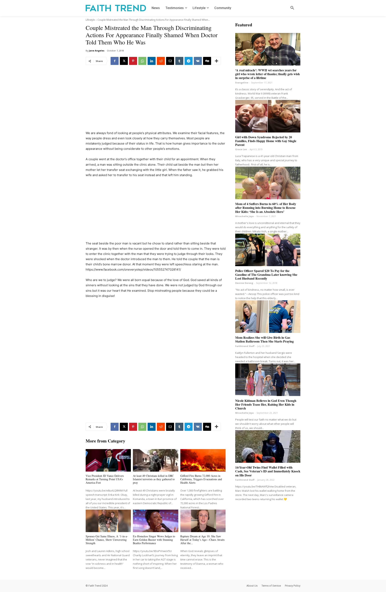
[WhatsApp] (142, 61)
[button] (292, 8)
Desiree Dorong (244, 282)
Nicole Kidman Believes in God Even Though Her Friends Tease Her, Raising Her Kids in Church (265, 404)
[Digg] (207, 61)
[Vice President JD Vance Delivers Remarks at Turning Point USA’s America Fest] (108, 460)
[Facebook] (115, 61)
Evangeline (241, 82)
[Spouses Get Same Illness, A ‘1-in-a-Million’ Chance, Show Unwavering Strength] (108, 521)
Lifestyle (90, 20)
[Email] (170, 61)
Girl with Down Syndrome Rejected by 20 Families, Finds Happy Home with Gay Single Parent (265, 141)
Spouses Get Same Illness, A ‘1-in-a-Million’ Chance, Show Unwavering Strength (107, 539)
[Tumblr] (179, 61)
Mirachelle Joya (244, 216)
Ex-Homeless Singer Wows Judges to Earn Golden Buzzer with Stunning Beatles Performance (154, 539)
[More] (216, 61)
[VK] (198, 61)
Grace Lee (241, 149)
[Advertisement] (156, 101)
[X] (124, 61)
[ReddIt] (161, 61)
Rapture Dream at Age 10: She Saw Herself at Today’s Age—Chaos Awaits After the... (202, 539)
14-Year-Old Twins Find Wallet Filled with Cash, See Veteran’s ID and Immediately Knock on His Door (267, 471)
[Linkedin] (152, 61)
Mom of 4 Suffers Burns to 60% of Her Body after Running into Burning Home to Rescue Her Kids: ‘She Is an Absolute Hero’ (265, 207)
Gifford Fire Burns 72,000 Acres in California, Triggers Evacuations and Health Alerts (201, 479)
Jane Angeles (96, 50)
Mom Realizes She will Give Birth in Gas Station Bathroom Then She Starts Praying (264, 339)
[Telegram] (189, 61)
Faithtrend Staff (245, 346)
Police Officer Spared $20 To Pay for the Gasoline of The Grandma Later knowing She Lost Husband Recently (266, 274)
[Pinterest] (133, 61)
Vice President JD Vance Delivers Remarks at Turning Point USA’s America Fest (105, 479)
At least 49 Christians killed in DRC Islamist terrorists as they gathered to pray (154, 479)
